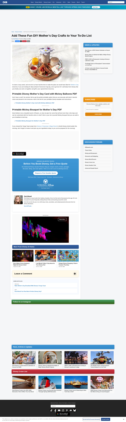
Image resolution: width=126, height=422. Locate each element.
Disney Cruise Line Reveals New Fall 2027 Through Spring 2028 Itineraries (60, 7)
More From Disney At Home (24, 247)
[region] (63, 419)
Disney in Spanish (71, 403)
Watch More (62, 219)
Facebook (17, 41)
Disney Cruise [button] (47, 2)
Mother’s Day (75, 84)
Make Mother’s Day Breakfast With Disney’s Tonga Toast (30, 285)
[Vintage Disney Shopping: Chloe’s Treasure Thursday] (68, 256)
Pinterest (24, 41)
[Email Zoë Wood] (25, 209)
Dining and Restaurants (91, 153)
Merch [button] (78, 2)
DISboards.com (89, 147)
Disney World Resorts (90, 159)
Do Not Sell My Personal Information (91, 419)
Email (28, 41)
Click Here (95, 7)
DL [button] (53, 2)
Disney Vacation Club (90, 165)
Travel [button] (82, 2)
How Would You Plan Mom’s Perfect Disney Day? (28, 290)
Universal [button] (58, 2)
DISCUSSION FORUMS (93, 142)
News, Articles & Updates (22, 347)
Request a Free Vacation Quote (45, 173)
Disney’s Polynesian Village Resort (47, 126)
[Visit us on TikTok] (51, 410)
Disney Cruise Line (90, 162)
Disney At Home (18, 31)
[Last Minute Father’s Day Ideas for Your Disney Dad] (45, 256)
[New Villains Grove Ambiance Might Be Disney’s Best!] (22, 256)
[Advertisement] (45, 140)
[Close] (123, 419)
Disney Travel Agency (63, 403)
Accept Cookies (105, 419)
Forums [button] (73, 2)
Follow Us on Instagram (22, 302)
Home (13, 31)
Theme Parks (88, 150)
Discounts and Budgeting (91, 156)
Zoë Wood (15, 38)
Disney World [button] (38, 2)
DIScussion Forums (54, 403)
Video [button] (68, 2)
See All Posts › (28, 206)
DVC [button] (64, 2)
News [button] (32, 2)
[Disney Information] (5, 2)
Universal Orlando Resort (91, 168)
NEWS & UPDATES (92, 45)
